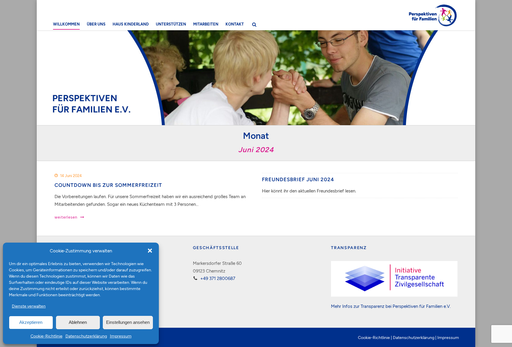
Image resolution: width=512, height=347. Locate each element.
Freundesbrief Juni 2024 (298, 179)
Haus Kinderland (131, 24)
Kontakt (234, 24)
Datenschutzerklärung (86, 335)
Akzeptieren (30, 322)
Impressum (121, 335)
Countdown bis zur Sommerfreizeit (108, 185)
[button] (150, 251)
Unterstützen (171, 24)
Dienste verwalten (29, 305)
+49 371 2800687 (217, 278)
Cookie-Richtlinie (47, 335)
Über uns (96, 24)
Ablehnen (78, 322)
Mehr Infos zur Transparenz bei (362, 306)
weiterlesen (66, 217)
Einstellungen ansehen (128, 322)
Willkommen (66, 24)
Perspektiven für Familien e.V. (422, 306)
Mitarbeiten (205, 24)
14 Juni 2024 (71, 175)
